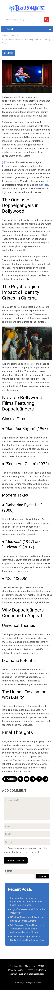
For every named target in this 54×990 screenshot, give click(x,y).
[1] (3, 162)
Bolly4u (22, 983)
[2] (3, 363)
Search (8, 870)
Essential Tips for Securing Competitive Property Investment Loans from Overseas (26, 901)
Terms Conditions (36, 970)
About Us (30, 966)
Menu (10, 29)
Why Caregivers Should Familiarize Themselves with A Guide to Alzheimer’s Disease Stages (27, 928)
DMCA (41, 966)
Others (10, 53)
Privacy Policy (15, 970)
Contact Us (16, 966)
